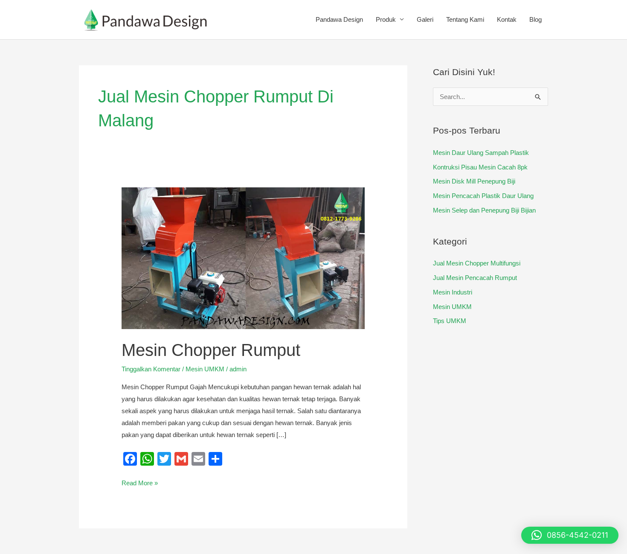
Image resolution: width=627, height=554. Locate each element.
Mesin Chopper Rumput (211, 350)
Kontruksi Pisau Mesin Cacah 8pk (480, 167)
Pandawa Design (339, 19)
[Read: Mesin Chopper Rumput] (243, 257)
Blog (535, 19)
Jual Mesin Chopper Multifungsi (476, 263)
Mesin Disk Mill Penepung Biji (474, 181)
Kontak (507, 19)
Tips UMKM (449, 320)
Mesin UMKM (205, 369)
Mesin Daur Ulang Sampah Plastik (481, 152)
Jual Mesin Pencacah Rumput (475, 277)
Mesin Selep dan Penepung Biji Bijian (484, 210)
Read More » (140, 482)
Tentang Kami (465, 19)
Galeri (425, 19)
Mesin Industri (452, 292)
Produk (386, 19)
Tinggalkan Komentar (151, 369)
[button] (569, 535)
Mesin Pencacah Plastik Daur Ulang (483, 195)
